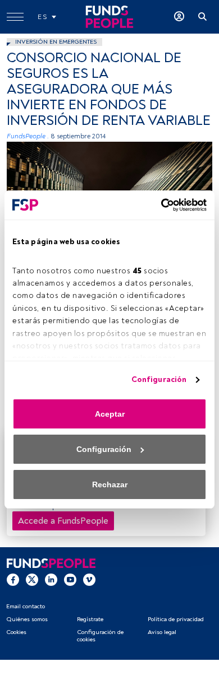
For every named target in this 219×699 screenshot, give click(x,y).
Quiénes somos (27, 619)
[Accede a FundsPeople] (179, 17)
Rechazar (109, 484)
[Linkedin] (51, 579)
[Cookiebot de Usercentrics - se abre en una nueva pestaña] (158, 205)
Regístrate (90, 619)
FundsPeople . (28, 136)
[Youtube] (70, 579)
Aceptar (110, 413)
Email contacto (25, 606)
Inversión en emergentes (56, 41)
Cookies (16, 632)
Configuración (158, 379)
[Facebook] (13, 579)
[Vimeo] (89, 579)
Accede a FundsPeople (63, 520)
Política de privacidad (176, 619)
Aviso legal (162, 632)
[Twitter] (32, 579)
